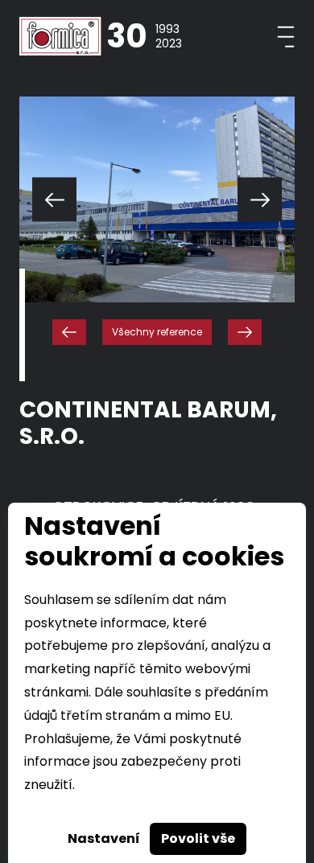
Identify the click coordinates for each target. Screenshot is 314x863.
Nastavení (104, 838)
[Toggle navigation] (286, 36)
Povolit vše (198, 838)
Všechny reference (157, 332)
